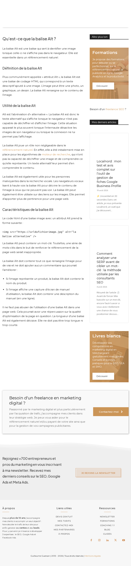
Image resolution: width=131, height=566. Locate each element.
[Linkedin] (107, 540)
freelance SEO (115, 109)
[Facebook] (91, 540)
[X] (115, 540)
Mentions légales (93, 556)
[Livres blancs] (109, 356)
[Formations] (109, 73)
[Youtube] (123, 540)
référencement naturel (17, 149)
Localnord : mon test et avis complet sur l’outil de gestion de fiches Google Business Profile (109, 173)
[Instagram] (99, 540)
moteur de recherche (56, 154)
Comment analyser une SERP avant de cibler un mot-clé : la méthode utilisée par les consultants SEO (109, 268)
